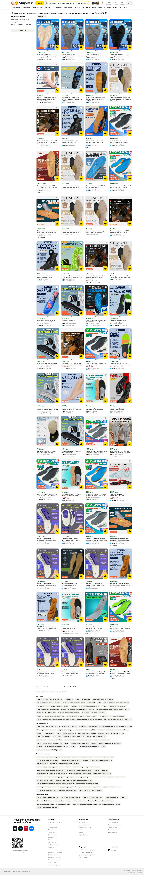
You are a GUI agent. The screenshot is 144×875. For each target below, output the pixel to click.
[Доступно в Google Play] (20, 830)
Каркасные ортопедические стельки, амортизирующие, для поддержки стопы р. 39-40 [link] (120, 539)
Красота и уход (52, 842)
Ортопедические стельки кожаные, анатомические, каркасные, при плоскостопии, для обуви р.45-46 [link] (47, 98)
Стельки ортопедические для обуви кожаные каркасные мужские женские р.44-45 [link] (72, 186)
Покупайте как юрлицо (85, 827)
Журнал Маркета (83, 835)
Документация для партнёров (87, 855)
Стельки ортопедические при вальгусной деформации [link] (118, 321)
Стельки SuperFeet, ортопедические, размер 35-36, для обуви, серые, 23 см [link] (96, 539)
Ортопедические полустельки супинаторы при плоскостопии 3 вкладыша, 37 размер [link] (46, 584)
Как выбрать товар (84, 822)
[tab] (16, 8)
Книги (49, 850)
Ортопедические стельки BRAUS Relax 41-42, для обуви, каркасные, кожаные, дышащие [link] (120, 672)
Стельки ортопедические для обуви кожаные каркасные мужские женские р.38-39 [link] (120, 98)
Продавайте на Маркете (85, 852)
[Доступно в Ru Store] (31, 830)
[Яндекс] (140, 872)
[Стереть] (87, 3)
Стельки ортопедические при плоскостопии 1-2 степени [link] (70, 141)
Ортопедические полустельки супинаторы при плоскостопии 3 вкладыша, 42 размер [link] (70, 672)
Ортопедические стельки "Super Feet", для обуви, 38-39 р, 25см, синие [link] (120, 186)
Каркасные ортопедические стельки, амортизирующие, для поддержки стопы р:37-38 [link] (47, 231)
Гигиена (50, 830)
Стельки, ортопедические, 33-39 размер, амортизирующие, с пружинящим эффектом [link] (119, 408)
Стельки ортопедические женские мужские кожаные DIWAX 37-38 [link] (95, 141)
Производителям (112, 827)
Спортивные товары (53, 855)
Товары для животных (54, 857)
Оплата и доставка (84, 825)
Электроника (51, 832)
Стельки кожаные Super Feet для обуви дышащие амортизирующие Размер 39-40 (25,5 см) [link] (96, 672)
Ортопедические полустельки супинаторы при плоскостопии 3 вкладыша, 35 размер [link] (94, 584)
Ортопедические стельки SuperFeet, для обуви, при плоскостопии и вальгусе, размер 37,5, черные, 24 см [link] (120, 141)
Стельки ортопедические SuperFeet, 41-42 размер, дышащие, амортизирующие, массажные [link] (71, 451)
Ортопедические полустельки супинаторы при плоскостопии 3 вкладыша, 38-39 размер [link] (70, 539)
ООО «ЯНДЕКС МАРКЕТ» (135, 870)
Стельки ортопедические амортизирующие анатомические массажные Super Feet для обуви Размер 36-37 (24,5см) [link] (71, 321)
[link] (49, 699)
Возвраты (81, 832)
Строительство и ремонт (55, 860)
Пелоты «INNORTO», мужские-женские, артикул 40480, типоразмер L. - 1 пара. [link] (72, 408)
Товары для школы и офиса (55, 852)
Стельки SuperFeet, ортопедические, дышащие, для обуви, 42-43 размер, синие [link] (96, 495)
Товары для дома (52, 837)
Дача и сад (51, 847)
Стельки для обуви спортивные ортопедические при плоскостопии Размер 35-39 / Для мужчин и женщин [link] (72, 98)
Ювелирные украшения (54, 865)
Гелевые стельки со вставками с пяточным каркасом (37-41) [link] (46, 321)
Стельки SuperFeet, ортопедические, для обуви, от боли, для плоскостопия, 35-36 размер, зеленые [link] (120, 627)
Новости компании (113, 822)
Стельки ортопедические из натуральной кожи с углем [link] (69, 584)
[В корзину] (57, 47)
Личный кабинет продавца (86, 850)
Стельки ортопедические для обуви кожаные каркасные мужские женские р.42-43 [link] (120, 276)
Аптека (50, 840)
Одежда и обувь (52, 835)
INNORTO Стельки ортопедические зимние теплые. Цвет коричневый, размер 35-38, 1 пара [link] (119, 584)
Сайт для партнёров (84, 857)
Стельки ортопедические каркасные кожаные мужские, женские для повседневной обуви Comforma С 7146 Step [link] (96, 408)
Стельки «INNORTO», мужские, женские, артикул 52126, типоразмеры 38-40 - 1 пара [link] (120, 364)
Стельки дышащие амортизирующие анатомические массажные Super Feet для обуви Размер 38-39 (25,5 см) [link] (47, 408)
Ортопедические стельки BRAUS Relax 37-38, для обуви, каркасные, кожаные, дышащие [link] (47, 186)
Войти (129, 3)
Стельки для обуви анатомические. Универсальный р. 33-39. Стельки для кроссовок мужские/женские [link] (120, 451)
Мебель (50, 825)
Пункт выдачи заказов (114, 830)
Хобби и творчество (53, 845)
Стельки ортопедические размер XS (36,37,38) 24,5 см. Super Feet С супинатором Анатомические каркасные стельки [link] (96, 321)
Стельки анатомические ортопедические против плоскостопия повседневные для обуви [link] (47, 55)
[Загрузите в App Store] (15, 830)
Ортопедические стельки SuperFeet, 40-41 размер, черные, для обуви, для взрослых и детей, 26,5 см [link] (47, 495)
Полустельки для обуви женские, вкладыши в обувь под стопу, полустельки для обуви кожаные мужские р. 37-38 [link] (46, 451)
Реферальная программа (115, 825)
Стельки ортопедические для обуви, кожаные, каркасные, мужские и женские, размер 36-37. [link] (96, 231)
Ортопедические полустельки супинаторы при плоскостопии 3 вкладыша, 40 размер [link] (46, 539)
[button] (41, 16)
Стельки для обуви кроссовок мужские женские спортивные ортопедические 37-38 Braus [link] (94, 627)
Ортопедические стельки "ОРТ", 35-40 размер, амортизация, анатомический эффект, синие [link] (96, 186)
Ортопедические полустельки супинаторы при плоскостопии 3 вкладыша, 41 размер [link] (46, 672)
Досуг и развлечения (54, 822)
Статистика (7, 871)
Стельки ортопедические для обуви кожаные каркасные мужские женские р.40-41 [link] (72, 231)
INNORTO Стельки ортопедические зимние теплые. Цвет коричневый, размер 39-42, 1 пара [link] (47, 627)
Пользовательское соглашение (21, 871)
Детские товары (52, 862)
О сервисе (81, 830)
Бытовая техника (52, 827)
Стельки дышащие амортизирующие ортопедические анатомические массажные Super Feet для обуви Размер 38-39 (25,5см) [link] (47, 364)
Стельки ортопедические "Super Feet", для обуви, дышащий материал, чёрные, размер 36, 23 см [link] (96, 364)
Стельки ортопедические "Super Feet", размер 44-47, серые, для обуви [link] (96, 451)
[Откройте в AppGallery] (26, 830)
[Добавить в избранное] (57, 21)
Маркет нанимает (113, 832)
